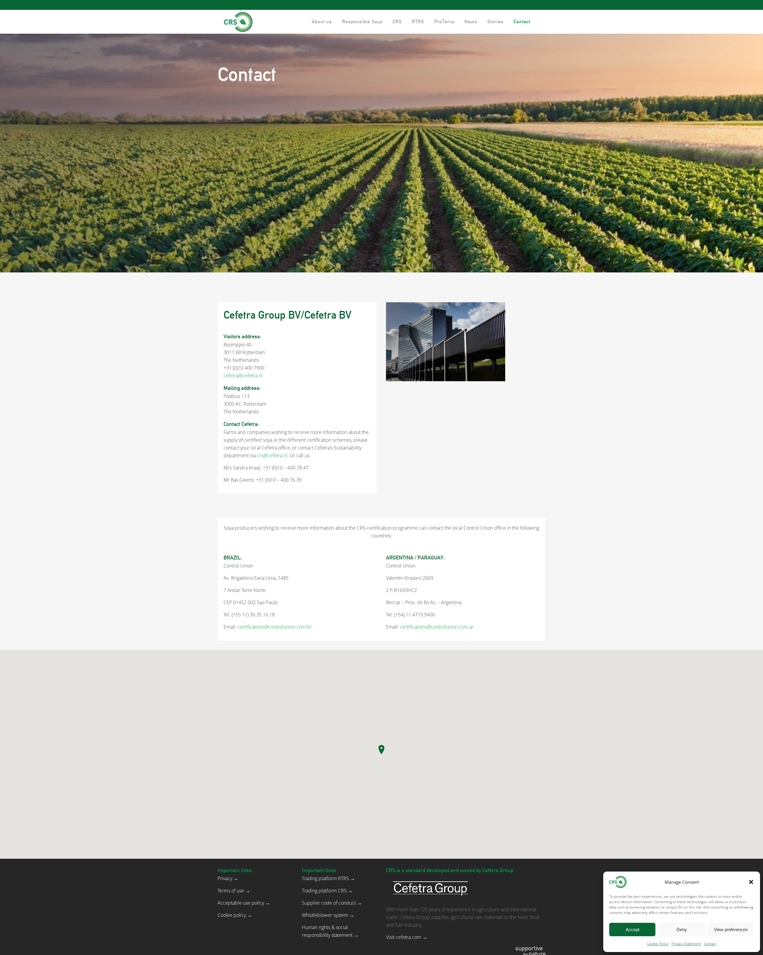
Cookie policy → (235, 915)
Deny (682, 929)
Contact (710, 943)
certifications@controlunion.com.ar (437, 627)
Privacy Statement (686, 943)
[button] (751, 882)
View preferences (731, 929)
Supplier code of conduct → (332, 903)
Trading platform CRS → (327, 890)
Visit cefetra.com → (406, 937)
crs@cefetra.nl (272, 455)
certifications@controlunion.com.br (275, 627)
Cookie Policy (658, 943)
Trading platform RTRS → (328, 878)
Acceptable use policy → (244, 903)
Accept (632, 929)
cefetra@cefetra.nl (243, 375)
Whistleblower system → (328, 915)
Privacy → (228, 878)
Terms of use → (234, 890)
